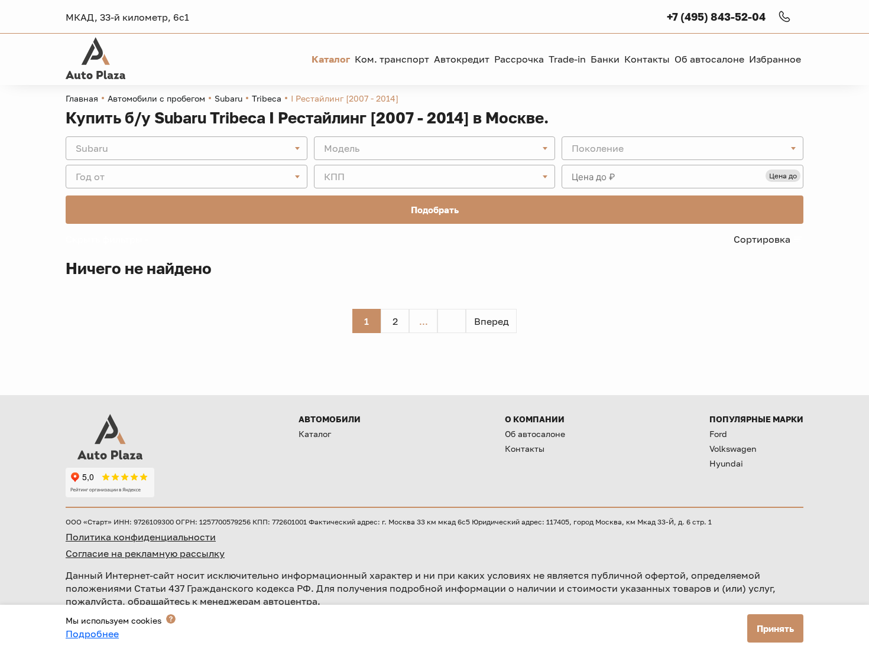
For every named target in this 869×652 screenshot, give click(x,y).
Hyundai (726, 463)
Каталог (315, 434)
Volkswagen (733, 449)
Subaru (228, 98)
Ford (718, 434)
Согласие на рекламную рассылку (145, 553)
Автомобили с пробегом (156, 98)
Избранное (775, 59)
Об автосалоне (535, 434)
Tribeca (266, 98)
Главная (82, 98)
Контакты (524, 449)
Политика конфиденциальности (141, 537)
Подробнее (92, 634)
